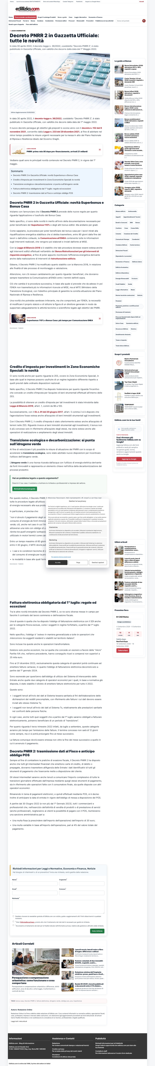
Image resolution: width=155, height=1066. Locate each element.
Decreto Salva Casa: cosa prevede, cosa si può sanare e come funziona (134, 163)
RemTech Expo (122, 641)
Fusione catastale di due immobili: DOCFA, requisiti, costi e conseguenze (133, 584)
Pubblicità (79, 1)
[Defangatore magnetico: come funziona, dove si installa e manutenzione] (119, 597)
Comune (62, 889)
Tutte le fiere (123, 650)
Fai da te (26, 21)
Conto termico (135, 245)
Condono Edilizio (121, 245)
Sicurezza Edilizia (122, 329)
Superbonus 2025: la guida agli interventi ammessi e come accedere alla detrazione (134, 148)
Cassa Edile (135, 228)
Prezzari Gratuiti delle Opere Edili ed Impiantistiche (128, 317)
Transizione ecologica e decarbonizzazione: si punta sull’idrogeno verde (45, 184)
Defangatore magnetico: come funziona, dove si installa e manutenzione (133, 596)
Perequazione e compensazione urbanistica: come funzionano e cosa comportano (131, 548)
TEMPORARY (129, 404)
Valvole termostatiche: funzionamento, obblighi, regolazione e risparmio (134, 572)
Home (12, 1)
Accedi (141, 1)
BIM (131, 222)
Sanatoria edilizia (132, 323)
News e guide (62, 17)
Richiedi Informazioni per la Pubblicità (109, 1043)
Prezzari (72, 21)
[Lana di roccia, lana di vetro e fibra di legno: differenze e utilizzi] (119, 562)
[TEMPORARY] (119, 408)
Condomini (135, 239)
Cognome (63, 879)
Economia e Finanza (95, 17)
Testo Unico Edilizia (122, 346)
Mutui (133, 290)
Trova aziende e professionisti (25, 17)
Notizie (139, 295)
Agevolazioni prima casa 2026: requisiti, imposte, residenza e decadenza (133, 176)
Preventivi (90, 21)
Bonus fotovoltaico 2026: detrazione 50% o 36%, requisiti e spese (134, 67)
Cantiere (119, 228)
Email (14, 889)
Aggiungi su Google (129, 459)
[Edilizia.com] (27, 9)
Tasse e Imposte (121, 340)
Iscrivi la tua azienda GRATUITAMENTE (28, 1)
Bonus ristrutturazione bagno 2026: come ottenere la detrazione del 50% (134, 108)
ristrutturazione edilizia (63, 258)
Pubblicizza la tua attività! (105, 21)
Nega (78, 562)
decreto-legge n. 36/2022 (48, 118)
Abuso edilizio (120, 211)
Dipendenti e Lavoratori (123, 256)
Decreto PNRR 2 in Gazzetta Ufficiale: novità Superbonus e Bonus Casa (45, 175)
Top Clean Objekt (131, 382)
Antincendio (132, 211)
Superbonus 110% (40, 225)
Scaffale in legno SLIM (132, 393)
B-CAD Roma (122, 617)
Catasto (118, 234)
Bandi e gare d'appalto (16, 24)
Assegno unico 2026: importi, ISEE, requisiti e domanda (133, 189)
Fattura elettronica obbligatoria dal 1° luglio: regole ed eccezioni (42, 189)
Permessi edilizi (61, 21)
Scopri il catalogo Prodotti (47, 17)
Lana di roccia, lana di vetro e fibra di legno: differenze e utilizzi (132, 560)
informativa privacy (27, 922)
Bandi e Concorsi (121, 222)
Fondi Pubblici (120, 284)
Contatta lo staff (101, 1051)
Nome (14, 879)
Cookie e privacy (58, 1049)
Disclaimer (56, 1055)
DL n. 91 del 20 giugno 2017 (49, 412)
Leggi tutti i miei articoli (19, 1021)
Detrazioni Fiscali (15, 21)
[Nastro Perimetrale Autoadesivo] (119, 362)
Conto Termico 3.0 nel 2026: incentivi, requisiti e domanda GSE (134, 80)
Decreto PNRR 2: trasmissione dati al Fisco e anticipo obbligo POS (43, 193)
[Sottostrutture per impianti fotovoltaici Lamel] (119, 373)
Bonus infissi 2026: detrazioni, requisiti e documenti (132, 93)
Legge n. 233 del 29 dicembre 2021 (61, 131)
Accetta (57, 562)
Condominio (49, 21)
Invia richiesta (97, 931)
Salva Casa (119, 323)
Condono (40, 21)
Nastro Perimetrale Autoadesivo (131, 359)
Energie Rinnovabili (122, 278)
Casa (70, 17)
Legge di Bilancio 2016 (21, 406)
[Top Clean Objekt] (119, 385)
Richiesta (16, 898)
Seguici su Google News (92, 1)
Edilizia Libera (137, 262)
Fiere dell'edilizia (32, 24)
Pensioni (118, 301)
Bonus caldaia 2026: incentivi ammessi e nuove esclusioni (132, 135)
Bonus (33, 21)
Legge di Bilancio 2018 (28, 248)
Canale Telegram (68, 1)
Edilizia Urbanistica (122, 273)
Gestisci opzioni (98, 562)
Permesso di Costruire (123, 312)
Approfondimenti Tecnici (131, 217)
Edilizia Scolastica (122, 267)
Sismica (133, 329)
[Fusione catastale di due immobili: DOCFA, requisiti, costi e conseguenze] (119, 585)
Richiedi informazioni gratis (24, 489)
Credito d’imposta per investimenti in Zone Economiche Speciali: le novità (46, 180)
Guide (130, 284)
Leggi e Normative (80, 17)
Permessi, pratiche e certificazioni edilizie (127, 306)
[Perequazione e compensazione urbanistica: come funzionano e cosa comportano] (119, 550)
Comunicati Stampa (122, 239)
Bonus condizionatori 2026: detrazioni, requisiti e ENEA (134, 121)
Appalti (118, 217)
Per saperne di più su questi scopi (61, 557)
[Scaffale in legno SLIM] (119, 396)
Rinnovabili (80, 21)
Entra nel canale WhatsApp (51, 1)
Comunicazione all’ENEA (53, 238)
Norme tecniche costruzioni (125, 295)
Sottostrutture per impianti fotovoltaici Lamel (132, 372)
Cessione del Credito (131, 234)
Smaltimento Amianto (123, 334)
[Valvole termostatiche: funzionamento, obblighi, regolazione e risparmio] (119, 574)
